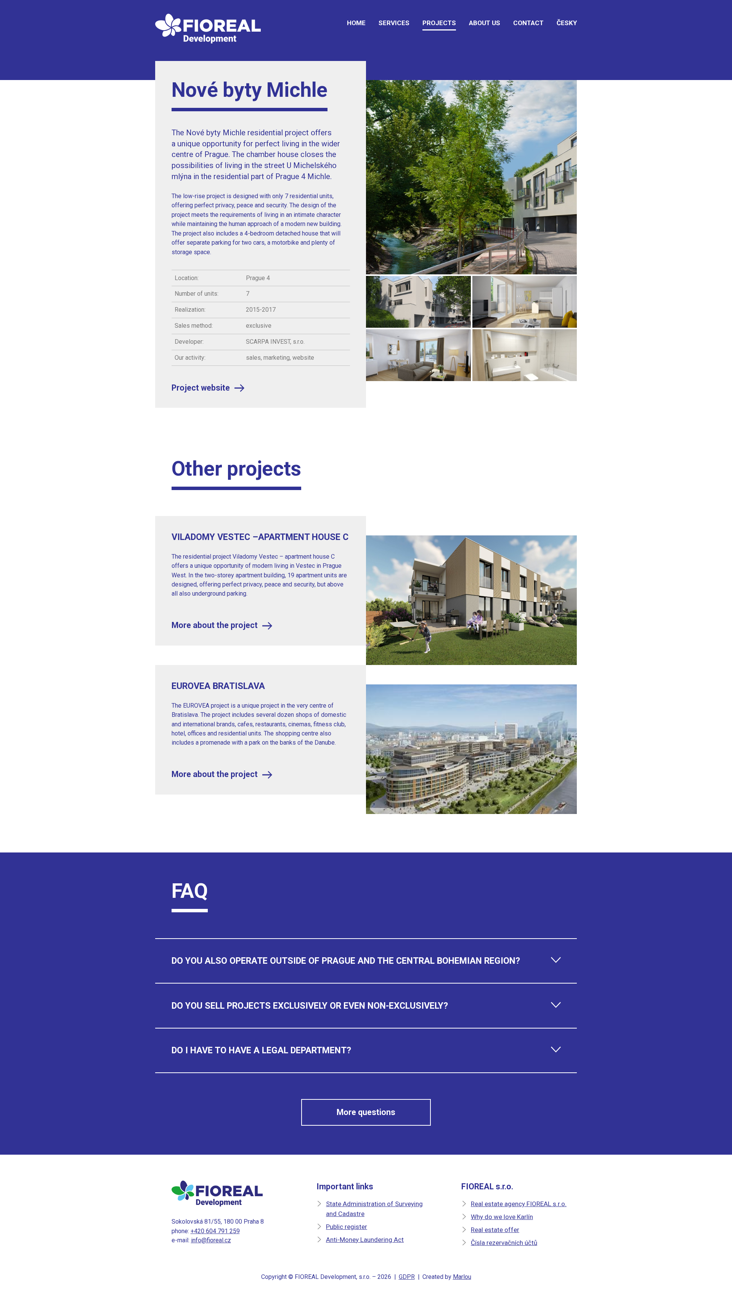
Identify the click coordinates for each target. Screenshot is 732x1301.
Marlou (462, 1276)
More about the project (215, 625)
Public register (346, 1227)
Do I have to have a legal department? (261, 1050)
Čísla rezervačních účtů (504, 1243)
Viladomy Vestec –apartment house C (260, 537)
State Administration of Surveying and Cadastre (374, 1209)
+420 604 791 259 (215, 1231)
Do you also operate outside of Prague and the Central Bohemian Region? (346, 960)
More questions (366, 1112)
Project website (201, 388)
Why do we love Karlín (502, 1217)
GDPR (407, 1276)
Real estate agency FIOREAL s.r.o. (519, 1204)
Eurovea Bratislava (218, 686)
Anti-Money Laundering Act (365, 1239)
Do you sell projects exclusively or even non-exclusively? (310, 1005)
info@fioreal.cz (211, 1240)
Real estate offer (495, 1230)
